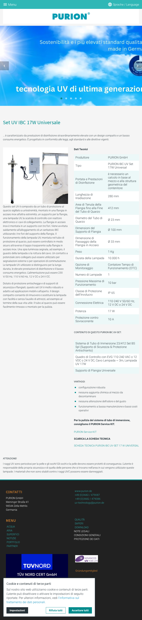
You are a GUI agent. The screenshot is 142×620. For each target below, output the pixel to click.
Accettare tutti (80, 610)
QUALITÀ (80, 519)
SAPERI (79, 523)
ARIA (9, 530)
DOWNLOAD (82, 527)
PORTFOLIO (13, 542)
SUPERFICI (13, 534)
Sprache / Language (126, 4)
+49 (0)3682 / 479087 (87, 494)
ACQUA (11, 526)
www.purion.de (83, 491)
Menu (12, 4)
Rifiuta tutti (55, 610)
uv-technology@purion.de (89, 502)
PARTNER (12, 546)
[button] (4, 65)
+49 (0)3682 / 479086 (87, 498)
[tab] (61, 98)
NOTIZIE (11, 538)
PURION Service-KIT (85, 431)
